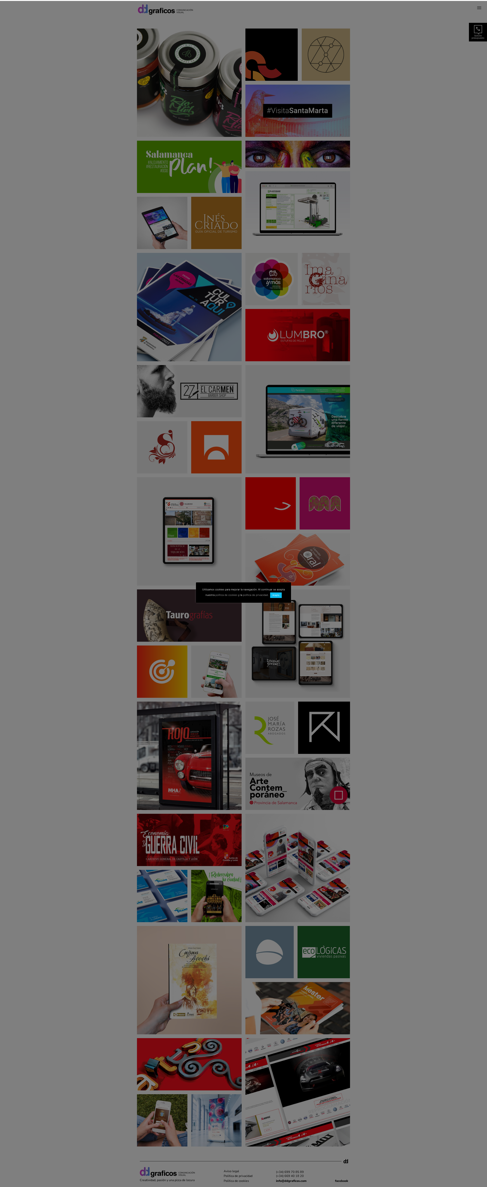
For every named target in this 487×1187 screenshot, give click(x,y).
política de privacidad (255, 594)
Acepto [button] (275, 595)
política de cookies (226, 594)
